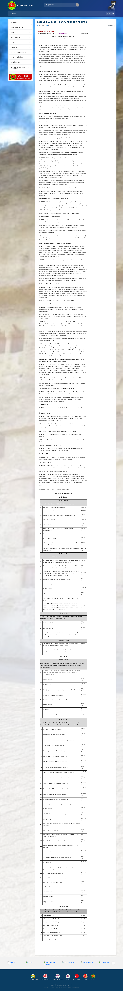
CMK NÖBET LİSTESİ (18, 27)
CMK (12, 32)
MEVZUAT (14, 47)
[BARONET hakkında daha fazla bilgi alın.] (20, 76)
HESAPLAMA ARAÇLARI (19, 52)
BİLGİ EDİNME (15, 62)
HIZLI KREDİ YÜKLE (17, 57)
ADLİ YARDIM (15, 37)
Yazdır (112, 25)
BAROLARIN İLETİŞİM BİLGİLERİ (18, 67)
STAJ (12, 42)
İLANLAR (14, 22)
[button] (113, 963)
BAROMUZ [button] (13, 13)
